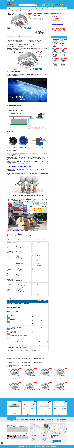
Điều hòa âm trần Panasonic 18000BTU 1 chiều (55, 44)
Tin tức (55, 0)
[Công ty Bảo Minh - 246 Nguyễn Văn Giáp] (48, 428)
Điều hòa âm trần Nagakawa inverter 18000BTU (29, 391)
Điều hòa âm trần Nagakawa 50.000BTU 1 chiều (14, 391)
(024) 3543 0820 (59, 4)
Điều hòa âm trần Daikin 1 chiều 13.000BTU (63, 44)
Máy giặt (29, 446)
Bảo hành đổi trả (44, 439)
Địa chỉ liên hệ (59, 0)
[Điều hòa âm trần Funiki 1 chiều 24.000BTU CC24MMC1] (63, 50)
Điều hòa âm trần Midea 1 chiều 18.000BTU (54, 64)
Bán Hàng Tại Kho (16, 230)
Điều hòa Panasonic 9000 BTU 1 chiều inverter (60, 410)
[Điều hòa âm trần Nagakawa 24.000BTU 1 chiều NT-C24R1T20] (29, 372)
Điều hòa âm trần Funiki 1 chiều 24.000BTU (63, 54)
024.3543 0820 (62, 28)
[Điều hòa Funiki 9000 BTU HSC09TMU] (14, 405)
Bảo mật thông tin (44, 440)
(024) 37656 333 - (50, 4)
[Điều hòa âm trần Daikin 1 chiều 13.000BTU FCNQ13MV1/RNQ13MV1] (63, 40)
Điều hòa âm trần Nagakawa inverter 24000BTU (44, 391)
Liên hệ (33, 438)
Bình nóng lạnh (25, 446)
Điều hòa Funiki (53, 446)
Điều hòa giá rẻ (20, 446)
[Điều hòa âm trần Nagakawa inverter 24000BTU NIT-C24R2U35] (44, 386)
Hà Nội (53, 28)
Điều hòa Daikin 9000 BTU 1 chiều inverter (44, 410)
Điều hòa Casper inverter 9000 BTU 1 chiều (29, 410)
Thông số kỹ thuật (20, 36)
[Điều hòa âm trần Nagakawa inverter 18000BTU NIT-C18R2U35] (29, 386)
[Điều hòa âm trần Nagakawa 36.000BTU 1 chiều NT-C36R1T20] (60, 372)
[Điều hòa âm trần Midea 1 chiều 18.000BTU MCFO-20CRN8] (55, 60)
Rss (62, 0)
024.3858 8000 (17, 435)
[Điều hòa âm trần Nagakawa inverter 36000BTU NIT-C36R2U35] (60, 386)
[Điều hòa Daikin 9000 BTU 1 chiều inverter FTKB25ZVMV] (44, 405)
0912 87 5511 (64, 30)
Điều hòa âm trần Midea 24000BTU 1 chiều (63, 64)
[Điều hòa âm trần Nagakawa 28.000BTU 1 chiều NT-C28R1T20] (44, 372)
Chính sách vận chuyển (45, 438)
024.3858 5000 (12, 435)
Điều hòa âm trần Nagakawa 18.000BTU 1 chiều (14, 377)
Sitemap (65, 0)
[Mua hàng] (55, 20)
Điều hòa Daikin (39, 446)
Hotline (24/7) (54, 30)
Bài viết (11, 36)
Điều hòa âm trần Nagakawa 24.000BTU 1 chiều (29, 377)
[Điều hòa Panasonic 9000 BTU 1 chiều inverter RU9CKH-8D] (60, 405)
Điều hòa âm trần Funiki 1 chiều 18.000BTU (54, 54)
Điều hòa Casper (48, 446)
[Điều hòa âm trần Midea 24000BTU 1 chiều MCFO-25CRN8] (63, 60)
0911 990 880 (59, 30)
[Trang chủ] (11, 4)
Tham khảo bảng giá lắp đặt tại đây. (57, 24)
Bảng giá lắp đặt (28, 36)
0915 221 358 (63, 29)
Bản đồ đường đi (34, 439)
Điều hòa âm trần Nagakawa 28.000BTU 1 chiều (44, 377)
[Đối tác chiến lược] (37, 419)
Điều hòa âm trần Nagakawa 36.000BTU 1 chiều (59, 377)
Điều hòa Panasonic (33, 446)
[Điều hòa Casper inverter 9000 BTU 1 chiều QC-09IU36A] (29, 405)
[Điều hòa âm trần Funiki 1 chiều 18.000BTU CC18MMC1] (55, 50)
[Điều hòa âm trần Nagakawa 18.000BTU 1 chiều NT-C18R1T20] (14, 372)
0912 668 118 (58, 29)
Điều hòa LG (43, 446)
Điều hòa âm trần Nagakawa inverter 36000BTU (59, 391)
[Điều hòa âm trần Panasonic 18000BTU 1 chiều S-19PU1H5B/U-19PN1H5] (55, 40)
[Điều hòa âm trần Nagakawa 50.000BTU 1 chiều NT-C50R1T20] (14, 386)
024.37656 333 (57, 28)
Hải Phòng (53, 29)
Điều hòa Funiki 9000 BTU (14, 410)
